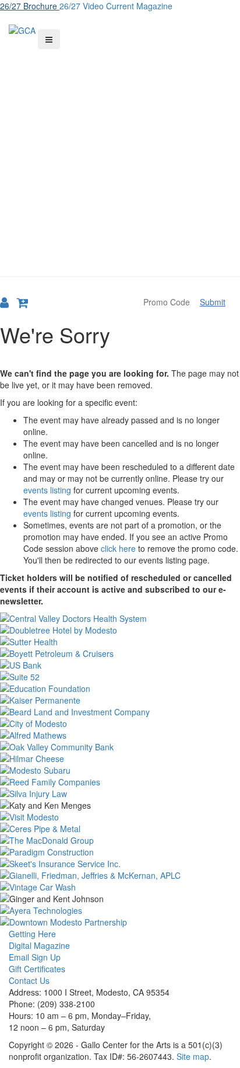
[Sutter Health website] (120, 642)
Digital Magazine (39, 945)
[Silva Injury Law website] (120, 793)
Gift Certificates (37, 969)
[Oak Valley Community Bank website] (120, 747)
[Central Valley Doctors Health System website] (120, 618)
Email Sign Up (35, 957)
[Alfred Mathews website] (120, 735)
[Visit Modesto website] (120, 817)
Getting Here (32, 934)
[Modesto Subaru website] (120, 770)
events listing (47, 490)
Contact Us (29, 980)
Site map (193, 1056)
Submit (212, 302)
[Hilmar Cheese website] (120, 758)
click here (118, 548)
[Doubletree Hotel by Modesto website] (120, 630)
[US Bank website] (120, 665)
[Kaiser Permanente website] (120, 700)
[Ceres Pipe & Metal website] (120, 828)
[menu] (49, 39)
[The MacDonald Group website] (120, 840)
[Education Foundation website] (120, 688)
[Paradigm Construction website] (120, 852)
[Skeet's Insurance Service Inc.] (120, 863)
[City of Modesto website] (120, 723)
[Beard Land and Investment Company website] (120, 712)
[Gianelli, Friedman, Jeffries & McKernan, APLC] (120, 875)
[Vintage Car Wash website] (120, 887)
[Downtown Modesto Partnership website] (120, 922)
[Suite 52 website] (120, 677)
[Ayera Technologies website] (120, 910)
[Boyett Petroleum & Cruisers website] (120, 653)
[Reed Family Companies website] (120, 782)
